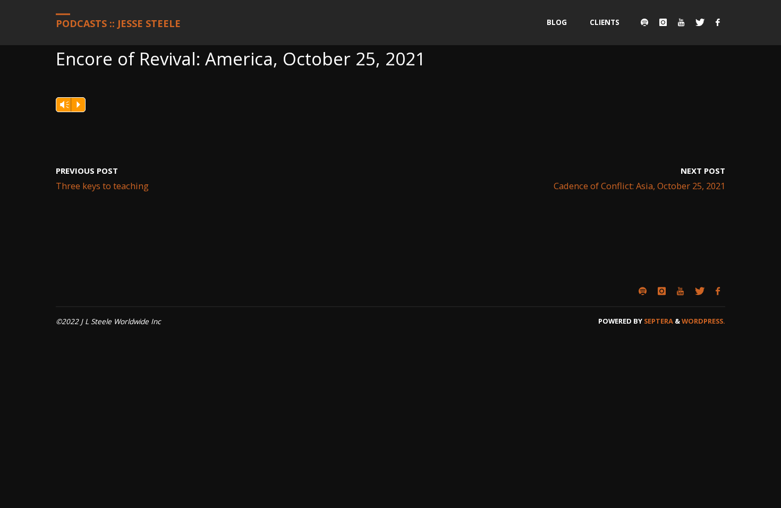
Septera (657, 321)
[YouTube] (681, 22)
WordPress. (703, 321)
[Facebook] (717, 22)
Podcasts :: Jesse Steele (118, 23)
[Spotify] (644, 22)
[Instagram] (662, 22)
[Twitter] (700, 22)
